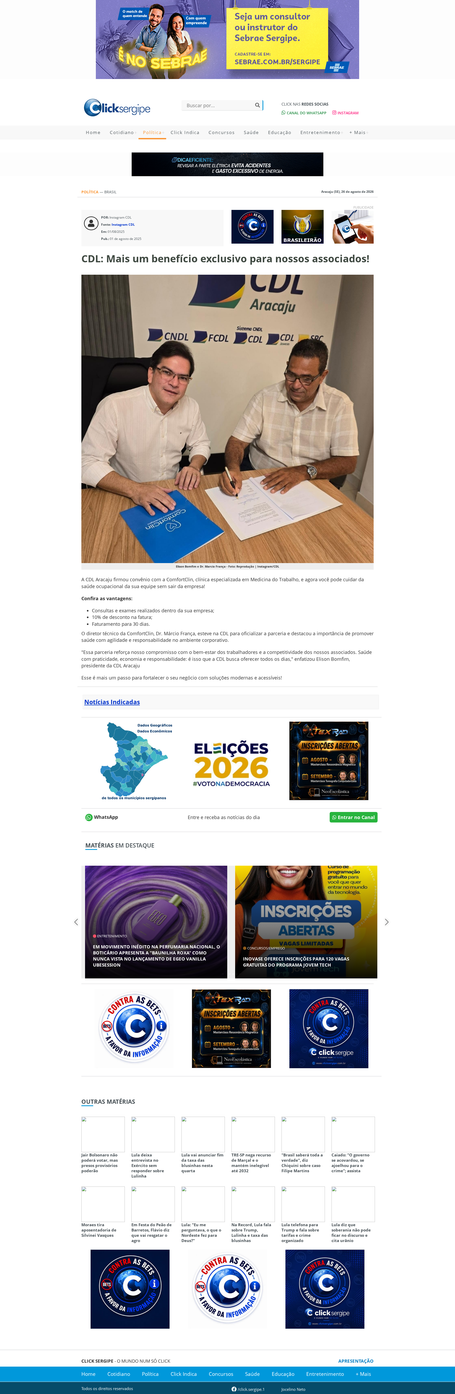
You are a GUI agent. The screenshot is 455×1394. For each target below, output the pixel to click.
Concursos (222, 132)
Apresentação (356, 1361)
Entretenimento (320, 132)
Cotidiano (122, 132)
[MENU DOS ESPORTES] (302, 226)
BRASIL (110, 191)
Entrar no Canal (356, 817)
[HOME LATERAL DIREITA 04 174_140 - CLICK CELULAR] (353, 226)
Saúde (251, 132)
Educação (279, 132)
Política (152, 132)
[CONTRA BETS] (130, 1288)
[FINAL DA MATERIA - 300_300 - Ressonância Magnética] (328, 760)
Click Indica (185, 132)
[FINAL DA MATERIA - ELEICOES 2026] (231, 760)
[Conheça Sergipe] (134, 760)
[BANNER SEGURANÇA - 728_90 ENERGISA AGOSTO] (227, 164)
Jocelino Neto (293, 1389)
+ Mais (357, 132)
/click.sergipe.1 (251, 1389)
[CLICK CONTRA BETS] (252, 226)
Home (93, 132)
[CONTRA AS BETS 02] (134, 1028)
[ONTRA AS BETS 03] (328, 1028)
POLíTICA (90, 191)
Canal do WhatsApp (306, 112)
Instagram (348, 112)
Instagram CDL (123, 224)
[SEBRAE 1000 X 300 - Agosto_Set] (227, 39)
